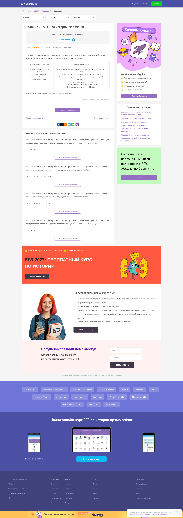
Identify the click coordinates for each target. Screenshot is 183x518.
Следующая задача (102, 118)
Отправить (121, 365)
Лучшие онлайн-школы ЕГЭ (144, 498)
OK (177, 513)
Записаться (36, 276)
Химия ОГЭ (93, 404)
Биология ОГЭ (112, 404)
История (67, 479)
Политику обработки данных (138, 514)
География (97, 397)
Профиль (56, 489)
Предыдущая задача (34, 118)
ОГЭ (94, 479)
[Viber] (77, 124)
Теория (95, 484)
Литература (61, 397)
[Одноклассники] (65, 124)
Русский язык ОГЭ (117, 397)
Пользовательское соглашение (158, 514)
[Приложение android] (9, 498)
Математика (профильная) (54, 389)
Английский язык (41, 397)
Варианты (96, 498)
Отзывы (138, 493)
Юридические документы (16, 489)
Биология (139, 389)
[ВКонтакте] (58, 124)
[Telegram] (69, 124)
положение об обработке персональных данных (106, 375)
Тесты (95, 493)
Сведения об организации (16, 493)
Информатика (79, 397)
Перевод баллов (141, 484)
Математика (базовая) (82, 389)
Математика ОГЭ (139, 397)
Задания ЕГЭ (97, 489)
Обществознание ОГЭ (72, 404)
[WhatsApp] (72, 124)
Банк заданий (140, 479)
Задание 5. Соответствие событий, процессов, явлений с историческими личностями (136, 138)
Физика (125, 389)
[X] (62, 124)
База (54, 493)
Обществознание (107, 389)
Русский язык (30, 389)
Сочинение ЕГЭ (140, 489)
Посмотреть (65, 39)
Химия (153, 389)
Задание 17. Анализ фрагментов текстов (137, 118)
